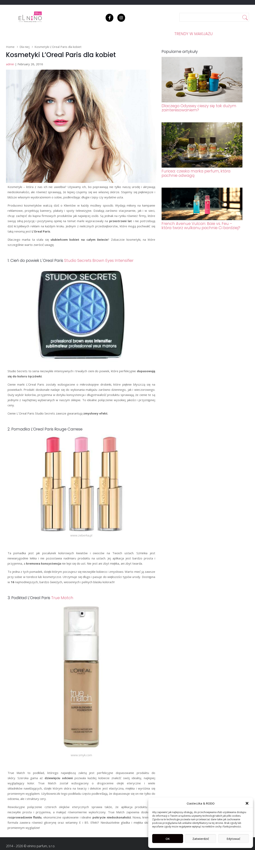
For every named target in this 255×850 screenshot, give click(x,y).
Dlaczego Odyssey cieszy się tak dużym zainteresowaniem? (199, 108)
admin (10, 64)
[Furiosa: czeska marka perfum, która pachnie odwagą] (202, 166)
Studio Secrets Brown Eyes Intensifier (98, 260)
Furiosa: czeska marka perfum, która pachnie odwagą (196, 173)
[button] (247, 803)
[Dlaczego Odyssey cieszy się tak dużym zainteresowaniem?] (202, 101)
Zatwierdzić (200, 839)
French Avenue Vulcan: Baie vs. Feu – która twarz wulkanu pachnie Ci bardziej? (201, 226)
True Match (62, 598)
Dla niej (24, 47)
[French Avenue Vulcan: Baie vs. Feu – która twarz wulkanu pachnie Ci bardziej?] (202, 219)
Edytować (233, 839)
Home (10, 47)
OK (168, 839)
